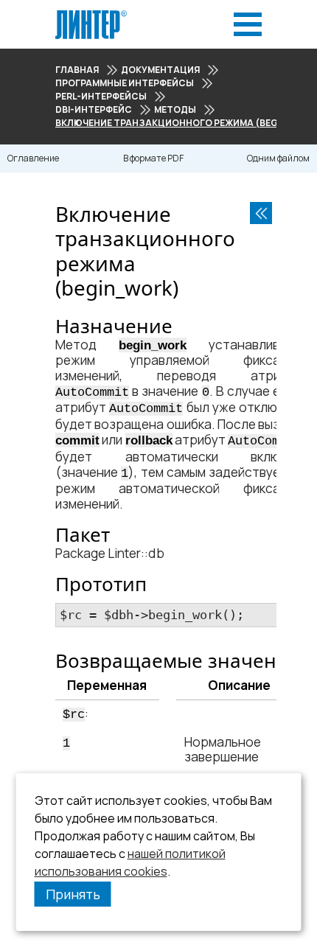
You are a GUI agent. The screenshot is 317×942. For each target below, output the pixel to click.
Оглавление (33, 158)
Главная (77, 69)
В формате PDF (153, 158)
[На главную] (91, 14)
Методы (175, 109)
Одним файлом (278, 158)
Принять (73, 894)
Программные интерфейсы (124, 83)
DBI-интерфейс (93, 109)
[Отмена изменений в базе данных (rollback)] (261, 213)
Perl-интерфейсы (101, 96)
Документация (160, 69)
